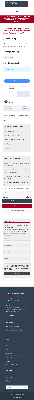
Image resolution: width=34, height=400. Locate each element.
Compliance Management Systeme (15, 139)
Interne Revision (8, 57)
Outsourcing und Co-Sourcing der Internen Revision (9, 118)
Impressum (9, 353)
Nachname (8, 245)
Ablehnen (17, 206)
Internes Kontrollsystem (12, 135)
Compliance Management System (15, 330)
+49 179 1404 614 (15, 311)
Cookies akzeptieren (17, 201)
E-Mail (6, 252)
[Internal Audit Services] (17, 4)
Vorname (7, 239)
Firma (6, 258)
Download (17, 81)
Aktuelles (7, 148)
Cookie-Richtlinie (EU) (12, 365)
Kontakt (8, 361)
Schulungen (8, 144)
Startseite (8, 346)
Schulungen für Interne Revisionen (15, 334)
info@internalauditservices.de (18, 309)
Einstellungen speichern (17, 210)
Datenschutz (9, 357)
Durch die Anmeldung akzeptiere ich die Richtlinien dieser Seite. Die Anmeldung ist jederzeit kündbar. (16, 267)
